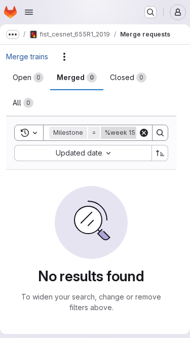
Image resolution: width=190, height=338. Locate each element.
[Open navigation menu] (29, 12)
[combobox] (82, 153)
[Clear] (144, 133)
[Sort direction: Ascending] (160, 153)
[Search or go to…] (150, 12)
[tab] (28, 77)
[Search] (160, 133)
